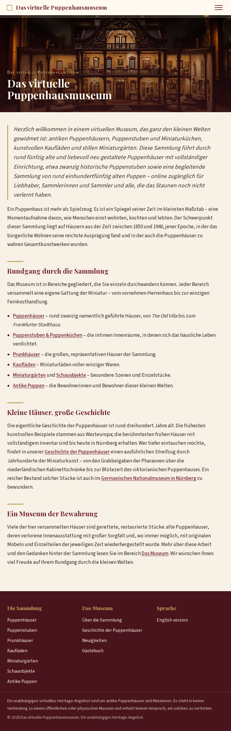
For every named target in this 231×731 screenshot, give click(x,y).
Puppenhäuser (29, 316)
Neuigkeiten (94, 640)
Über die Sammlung (102, 620)
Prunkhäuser (26, 354)
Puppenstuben (22, 630)
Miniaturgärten (29, 375)
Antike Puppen (29, 385)
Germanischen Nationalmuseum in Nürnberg (148, 478)
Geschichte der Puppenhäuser (77, 452)
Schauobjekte (71, 375)
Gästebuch (92, 650)
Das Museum (155, 553)
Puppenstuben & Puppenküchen (47, 335)
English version (172, 620)
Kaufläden (24, 364)
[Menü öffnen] (218, 7)
